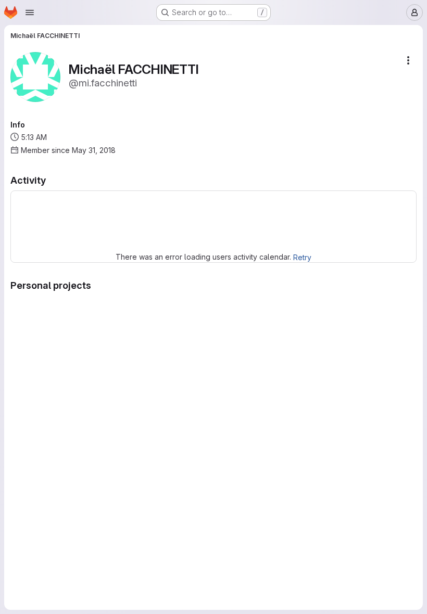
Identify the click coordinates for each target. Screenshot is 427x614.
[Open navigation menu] (29, 12)
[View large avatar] (35, 76)
